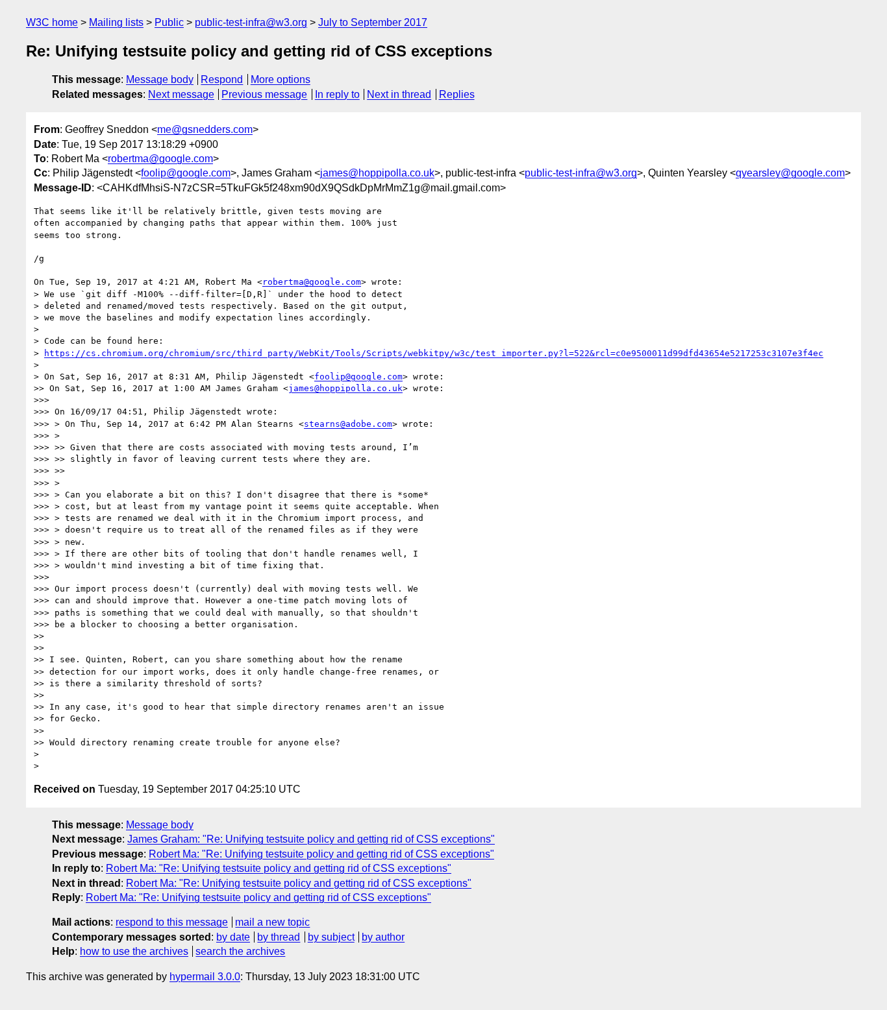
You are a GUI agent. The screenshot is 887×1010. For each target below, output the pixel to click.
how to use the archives (134, 951)
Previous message (264, 94)
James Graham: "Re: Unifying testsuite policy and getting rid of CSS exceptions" (311, 839)
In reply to (337, 94)
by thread (278, 937)
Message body (160, 79)
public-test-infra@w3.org (251, 22)
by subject (331, 937)
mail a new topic (272, 922)
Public (169, 22)
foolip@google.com (186, 172)
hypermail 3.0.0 (204, 976)
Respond (222, 79)
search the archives (240, 951)
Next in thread (399, 94)
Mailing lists (116, 22)
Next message (181, 94)
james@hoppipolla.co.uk (377, 172)
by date (233, 937)
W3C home (52, 22)
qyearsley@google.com (790, 172)
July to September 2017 (372, 22)
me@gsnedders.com (205, 129)
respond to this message (172, 922)
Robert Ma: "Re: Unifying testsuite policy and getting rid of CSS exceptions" (321, 854)
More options (280, 79)
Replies (457, 94)
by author (383, 937)
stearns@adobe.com (348, 424)
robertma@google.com (160, 158)
